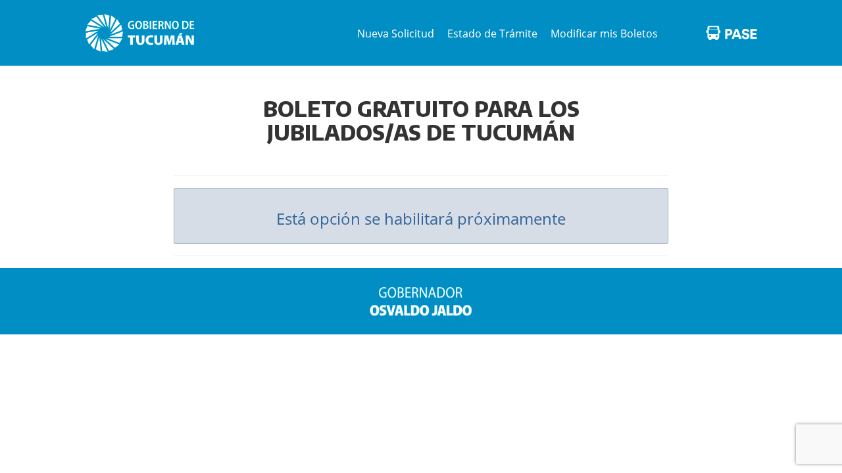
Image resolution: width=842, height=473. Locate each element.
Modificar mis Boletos (604, 33)
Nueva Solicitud (395, 33)
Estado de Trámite (492, 33)
